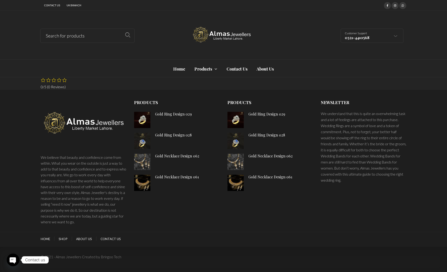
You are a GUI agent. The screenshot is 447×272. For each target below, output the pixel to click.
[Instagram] (395, 4)
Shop (63, 239)
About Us (84, 239)
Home (45, 239)
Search (127, 35)
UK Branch (74, 5)
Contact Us (52, 5)
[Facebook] (387, 4)
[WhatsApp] (402, 4)
